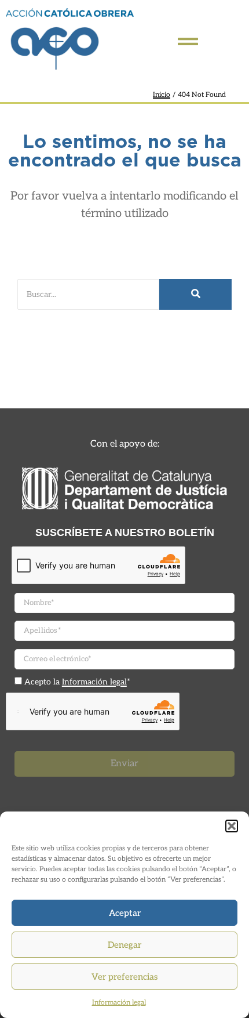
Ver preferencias (124, 977)
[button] (231, 826)
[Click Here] (188, 41)
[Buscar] (195, 294)
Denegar (124, 945)
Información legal (119, 1002)
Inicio (161, 94)
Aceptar (125, 913)
